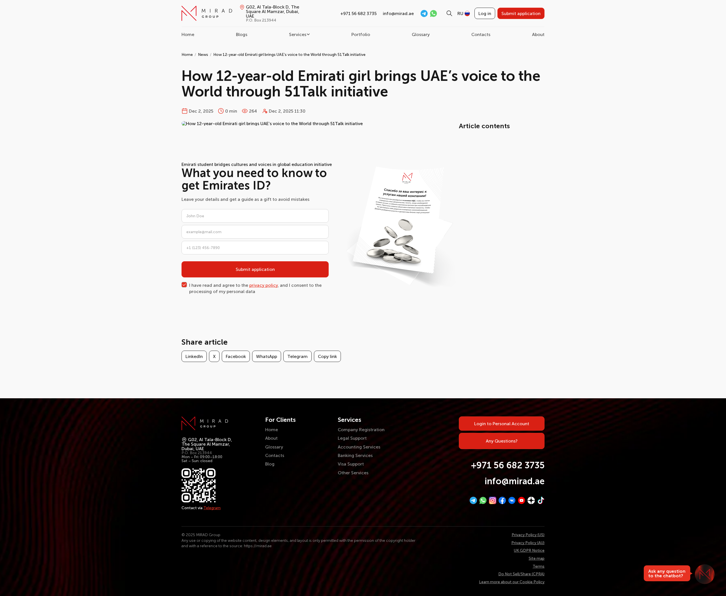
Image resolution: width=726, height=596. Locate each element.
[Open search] (449, 13)
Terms (538, 566)
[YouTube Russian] (521, 500)
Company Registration (361, 429)
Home (188, 34)
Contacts (480, 34)
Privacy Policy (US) (528, 535)
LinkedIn (194, 356)
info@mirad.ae (398, 13)
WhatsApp (266, 356)
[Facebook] (502, 500)
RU (460, 13)
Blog (270, 464)
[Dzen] (531, 500)
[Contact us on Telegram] (424, 13)
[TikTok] (540, 500)
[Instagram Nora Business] (492, 500)
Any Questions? (502, 441)
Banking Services (355, 455)
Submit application (521, 13)
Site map (536, 558)
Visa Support (351, 464)
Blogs (241, 34)
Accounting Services (359, 447)
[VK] (512, 500)
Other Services (353, 472)
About (538, 34)
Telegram (297, 356)
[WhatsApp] (483, 500)
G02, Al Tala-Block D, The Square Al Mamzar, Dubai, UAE (272, 13)
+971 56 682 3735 (358, 13)
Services (297, 34)
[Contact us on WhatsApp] (433, 13)
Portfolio (360, 34)
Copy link (327, 356)
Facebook (236, 356)
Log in (484, 13)
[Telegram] (473, 500)
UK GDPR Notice (529, 550)
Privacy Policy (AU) (527, 543)
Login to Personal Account (501, 423)
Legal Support (352, 438)
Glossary (421, 34)
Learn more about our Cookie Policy (511, 582)
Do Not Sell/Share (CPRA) (521, 574)
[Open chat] (705, 574)
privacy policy (263, 285)
